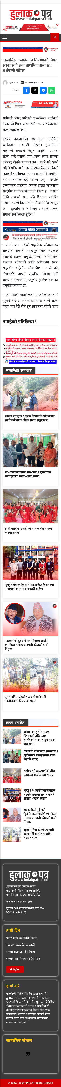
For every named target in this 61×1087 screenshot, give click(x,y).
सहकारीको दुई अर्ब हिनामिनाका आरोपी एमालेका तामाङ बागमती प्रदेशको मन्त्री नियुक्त (26, 645)
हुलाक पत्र (14, 83)
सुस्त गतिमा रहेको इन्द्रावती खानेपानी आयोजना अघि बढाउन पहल (25, 699)
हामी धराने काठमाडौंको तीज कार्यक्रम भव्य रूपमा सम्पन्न (28, 530)
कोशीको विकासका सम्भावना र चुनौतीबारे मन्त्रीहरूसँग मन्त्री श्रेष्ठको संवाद (28, 474)
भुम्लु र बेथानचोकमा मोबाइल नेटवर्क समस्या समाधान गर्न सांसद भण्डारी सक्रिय (29, 586)
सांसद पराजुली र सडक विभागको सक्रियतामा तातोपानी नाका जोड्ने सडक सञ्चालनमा (30, 418)
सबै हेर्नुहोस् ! (15, 969)
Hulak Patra (30, 1062)
